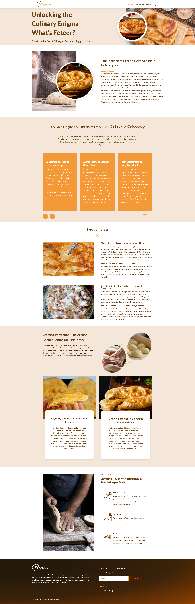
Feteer (45, 599)
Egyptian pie (62, 139)
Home (130, 4)
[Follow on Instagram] (113, 591)
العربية (155, 4)
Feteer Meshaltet (143, 4)
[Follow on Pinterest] (109, 591)
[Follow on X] (105, 591)
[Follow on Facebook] (101, 591)
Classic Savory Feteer (111, 243)
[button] (52, 216)
